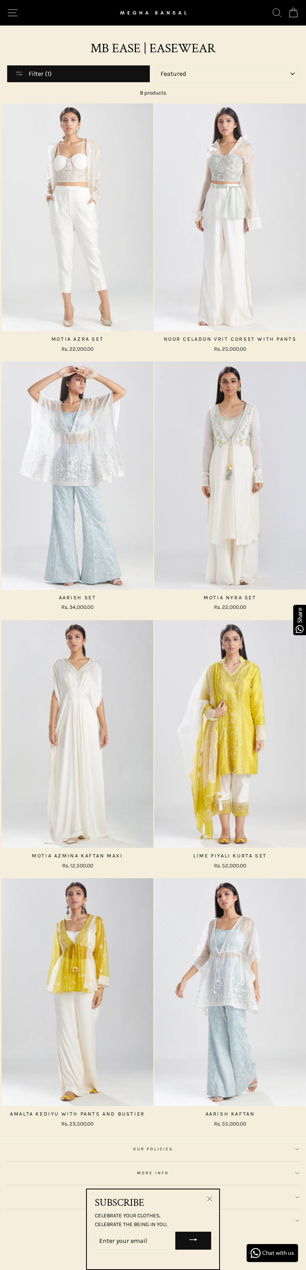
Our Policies (153, 1149)
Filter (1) (39, 73)
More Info (153, 1173)
